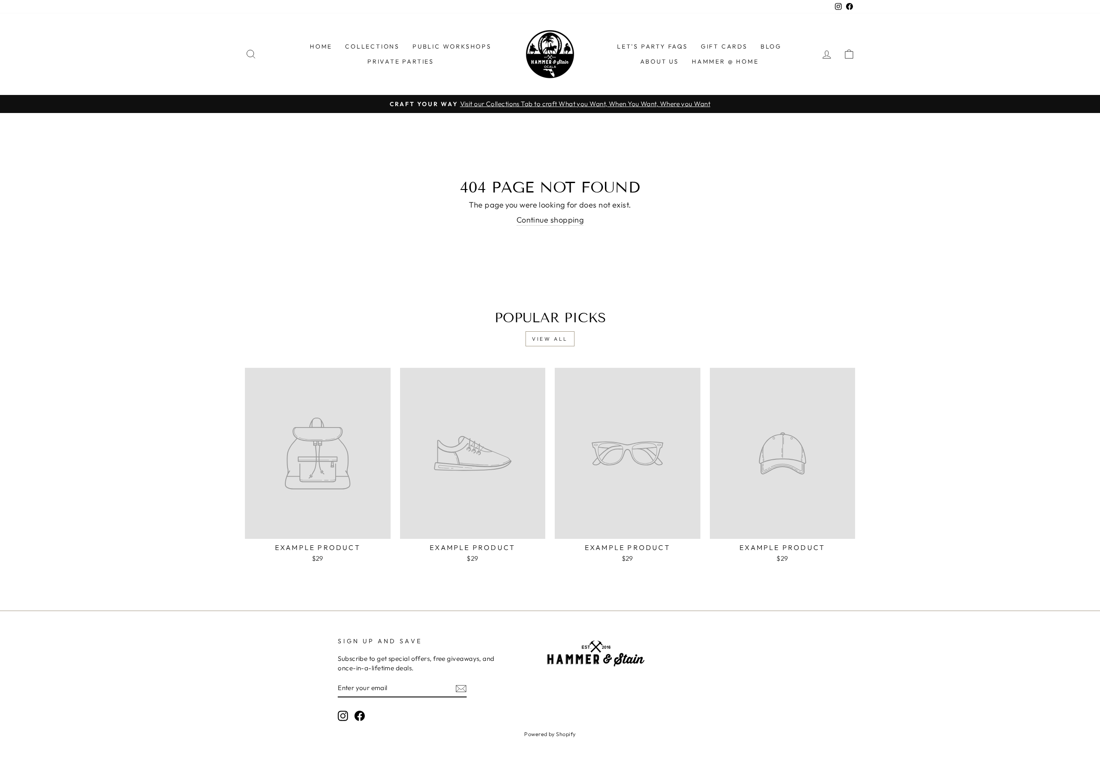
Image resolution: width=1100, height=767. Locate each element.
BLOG (771, 46)
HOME (321, 46)
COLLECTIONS (372, 46)
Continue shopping (550, 220)
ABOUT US (659, 61)
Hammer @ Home (725, 61)
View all (550, 339)
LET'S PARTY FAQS (652, 46)
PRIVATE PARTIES (400, 61)
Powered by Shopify (549, 733)
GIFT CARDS (724, 46)
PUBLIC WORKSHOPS (452, 46)
